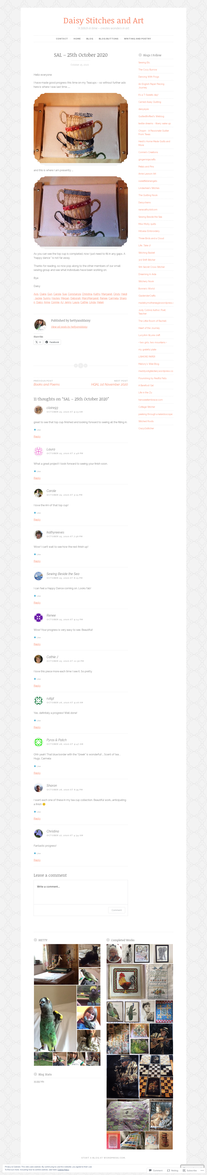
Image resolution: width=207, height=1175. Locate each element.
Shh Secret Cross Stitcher (151, 267)
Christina (87, 294)
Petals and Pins (146, 166)
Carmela (114, 298)
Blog (89, 38)
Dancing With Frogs (148, 76)
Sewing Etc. (144, 62)
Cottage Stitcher (146, 407)
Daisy (39, 302)
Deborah (75, 298)
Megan (65, 298)
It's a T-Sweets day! (148, 95)
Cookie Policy (63, 1170)
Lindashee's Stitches (148, 188)
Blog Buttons (108, 38)
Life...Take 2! (144, 245)
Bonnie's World (146, 288)
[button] (56, 964)
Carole (57, 294)
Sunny (46, 298)
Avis (36, 294)
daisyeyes (143, 109)
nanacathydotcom (147, 209)
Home (77, 38)
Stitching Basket (146, 252)
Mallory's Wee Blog (148, 364)
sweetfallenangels (147, 181)
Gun (49, 294)
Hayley (56, 298)
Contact (62, 38)
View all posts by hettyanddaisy (69, 326)
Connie (55, 302)
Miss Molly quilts (147, 224)
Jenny (68, 302)
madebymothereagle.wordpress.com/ (158, 303)
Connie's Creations (148, 152)
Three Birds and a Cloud (151, 238)
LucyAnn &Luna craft (149, 335)
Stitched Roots (146, 421)
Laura (75, 302)
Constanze (74, 294)
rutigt (50, 698)
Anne (47, 302)
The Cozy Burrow (147, 69)
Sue (64, 294)
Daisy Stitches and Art (103, 20)
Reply (37, 436)
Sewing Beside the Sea (63, 574)
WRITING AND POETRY (137, 38)
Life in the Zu (145, 392)
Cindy (116, 294)
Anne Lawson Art (147, 173)
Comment (117, 910)
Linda (92, 302)
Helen (100, 302)
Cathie (84, 302)
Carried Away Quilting (149, 102)
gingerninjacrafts (147, 159)
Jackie (38, 298)
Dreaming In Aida (147, 274)
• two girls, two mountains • (152, 342)
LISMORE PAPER (146, 356)
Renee (103, 298)
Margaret (106, 294)
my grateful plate (147, 349)
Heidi (124, 294)
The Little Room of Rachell (152, 321)
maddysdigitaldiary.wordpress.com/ (157, 371)
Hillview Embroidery (149, 231)
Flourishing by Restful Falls (152, 378)
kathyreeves (55, 532)
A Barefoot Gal (146, 385)
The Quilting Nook (148, 195)
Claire (43, 294)
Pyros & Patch (57, 740)
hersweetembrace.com (150, 400)
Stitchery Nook (146, 281)
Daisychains (144, 202)
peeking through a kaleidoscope (155, 414)
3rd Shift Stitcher (146, 260)
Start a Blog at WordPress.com (103, 1158)
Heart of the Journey (149, 328)
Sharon (52, 785)
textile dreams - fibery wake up (154, 123)
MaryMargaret (90, 298)
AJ (61, 302)
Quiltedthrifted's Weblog (151, 116)
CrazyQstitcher (146, 428)
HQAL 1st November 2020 (109, 383)
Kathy (96, 294)
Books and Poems (47, 383)
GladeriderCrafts (147, 295)
